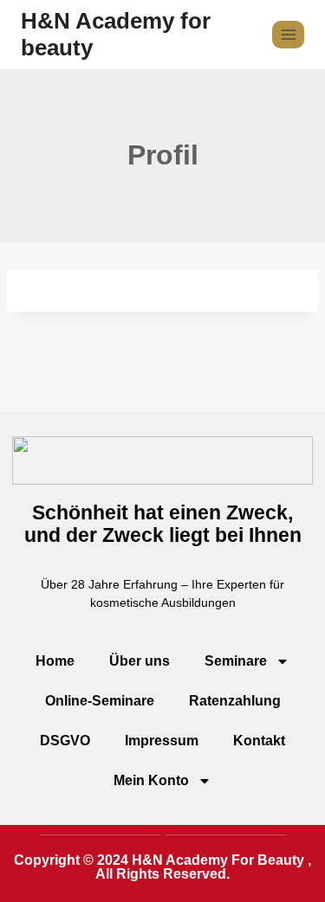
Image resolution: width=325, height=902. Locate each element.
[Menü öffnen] (288, 34)
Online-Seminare (99, 700)
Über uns (139, 661)
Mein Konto (151, 780)
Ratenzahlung (235, 700)
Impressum (161, 740)
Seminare (236, 661)
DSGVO (65, 740)
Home (55, 661)
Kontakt (259, 740)
